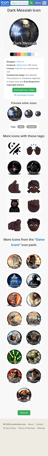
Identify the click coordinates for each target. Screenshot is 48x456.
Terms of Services (26, 428)
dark (21, 127)
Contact (39, 424)
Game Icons (22, 65)
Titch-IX (20, 62)
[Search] (31, 3)
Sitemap (41, 428)
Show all (24, 413)
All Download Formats (24, 95)
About (31, 424)
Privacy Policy (9, 428)
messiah (31, 127)
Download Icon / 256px (24, 90)
